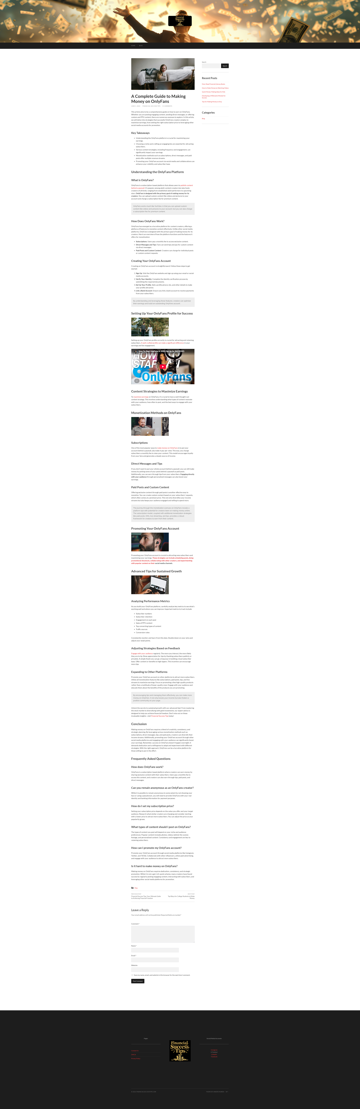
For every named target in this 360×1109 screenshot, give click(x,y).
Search (204, 62)
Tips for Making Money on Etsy (212, 101)
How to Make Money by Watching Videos (215, 88)
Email (133, 956)
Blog (141, 45)
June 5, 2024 (135, 106)
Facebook (214, 1056)
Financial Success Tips (151, 106)
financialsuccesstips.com (146, 1092)
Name (134, 946)
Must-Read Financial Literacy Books (213, 84)
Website (134, 965)
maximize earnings (141, 397)
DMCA (133, 1054)
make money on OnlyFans (167, 448)
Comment (135, 924)
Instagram (214, 1050)
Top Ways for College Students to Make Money (181, 896)
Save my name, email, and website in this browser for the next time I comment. (162, 975)
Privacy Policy (135, 1058)
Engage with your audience (142, 653)
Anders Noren (218, 1092)
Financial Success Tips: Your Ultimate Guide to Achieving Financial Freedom (146, 896)
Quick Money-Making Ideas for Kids (213, 92)
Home (133, 45)
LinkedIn (214, 1054)
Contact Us (135, 1050)
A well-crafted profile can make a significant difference (162, 343)
